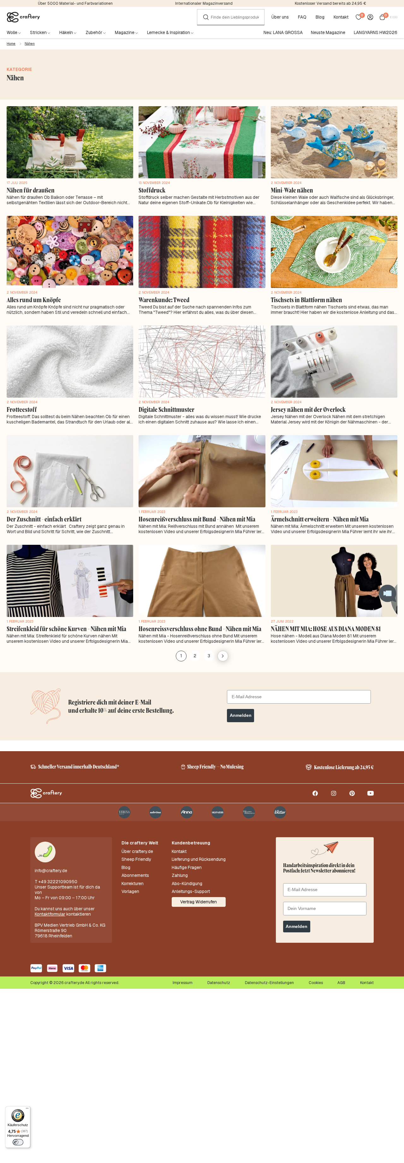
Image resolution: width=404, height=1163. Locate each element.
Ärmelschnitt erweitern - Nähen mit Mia (320, 519)
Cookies (316, 982)
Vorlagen (130, 891)
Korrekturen (133, 883)
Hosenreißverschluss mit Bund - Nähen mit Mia (197, 519)
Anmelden (241, 715)
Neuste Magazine (328, 32)
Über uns (280, 17)
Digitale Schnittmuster (166, 409)
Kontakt (341, 17)
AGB (341, 982)
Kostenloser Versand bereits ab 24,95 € (330, 3)
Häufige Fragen (187, 867)
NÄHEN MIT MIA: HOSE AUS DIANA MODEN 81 (326, 629)
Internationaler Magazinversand (204, 3)
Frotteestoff (22, 409)
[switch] (18, 1142)
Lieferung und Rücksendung (199, 859)
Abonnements (135, 875)
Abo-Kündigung (187, 883)
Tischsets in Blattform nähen (306, 300)
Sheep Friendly (136, 859)
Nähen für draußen (31, 190)
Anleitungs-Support (191, 891)
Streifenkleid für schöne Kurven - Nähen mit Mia (66, 629)
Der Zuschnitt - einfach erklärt (44, 519)
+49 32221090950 (58, 881)
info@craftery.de (51, 870)
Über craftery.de (137, 851)
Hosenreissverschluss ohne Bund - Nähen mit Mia (200, 629)
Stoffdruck (152, 190)
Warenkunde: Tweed (164, 300)
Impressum (183, 982)
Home (11, 44)
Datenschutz (218, 982)
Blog (320, 17)
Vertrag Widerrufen (198, 902)
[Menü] (27, 1109)
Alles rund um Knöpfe (34, 300)
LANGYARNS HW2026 (375, 32)
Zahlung (180, 875)
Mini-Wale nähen (292, 190)
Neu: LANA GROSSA (283, 32)
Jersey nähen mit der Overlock (308, 409)
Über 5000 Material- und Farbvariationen (75, 3)
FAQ (302, 17)
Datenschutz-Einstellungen (269, 982)
